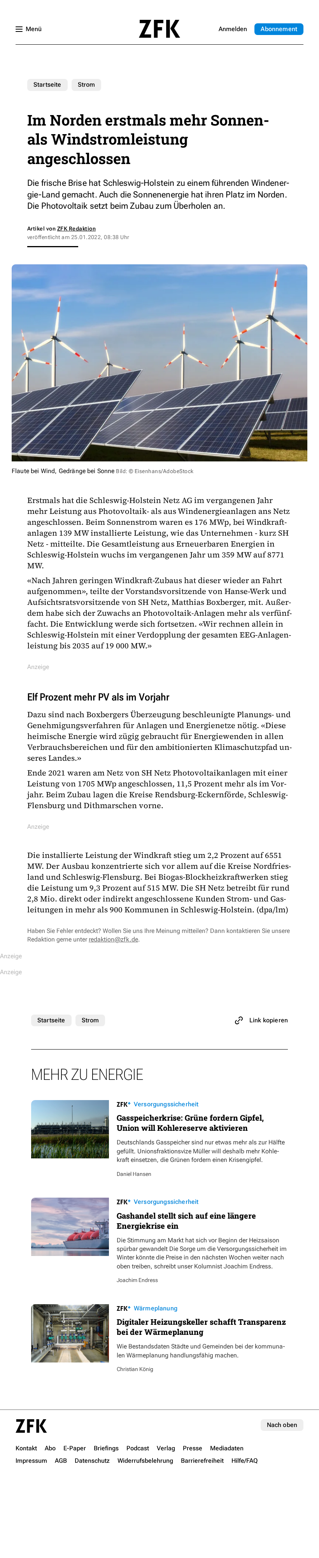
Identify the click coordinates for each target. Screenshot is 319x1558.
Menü (34, 29)
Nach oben (282, 1425)
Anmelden (233, 29)
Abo (279, 29)
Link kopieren (268, 1020)
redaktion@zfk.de (113, 939)
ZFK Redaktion (76, 228)
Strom (86, 84)
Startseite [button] (159, 29)
